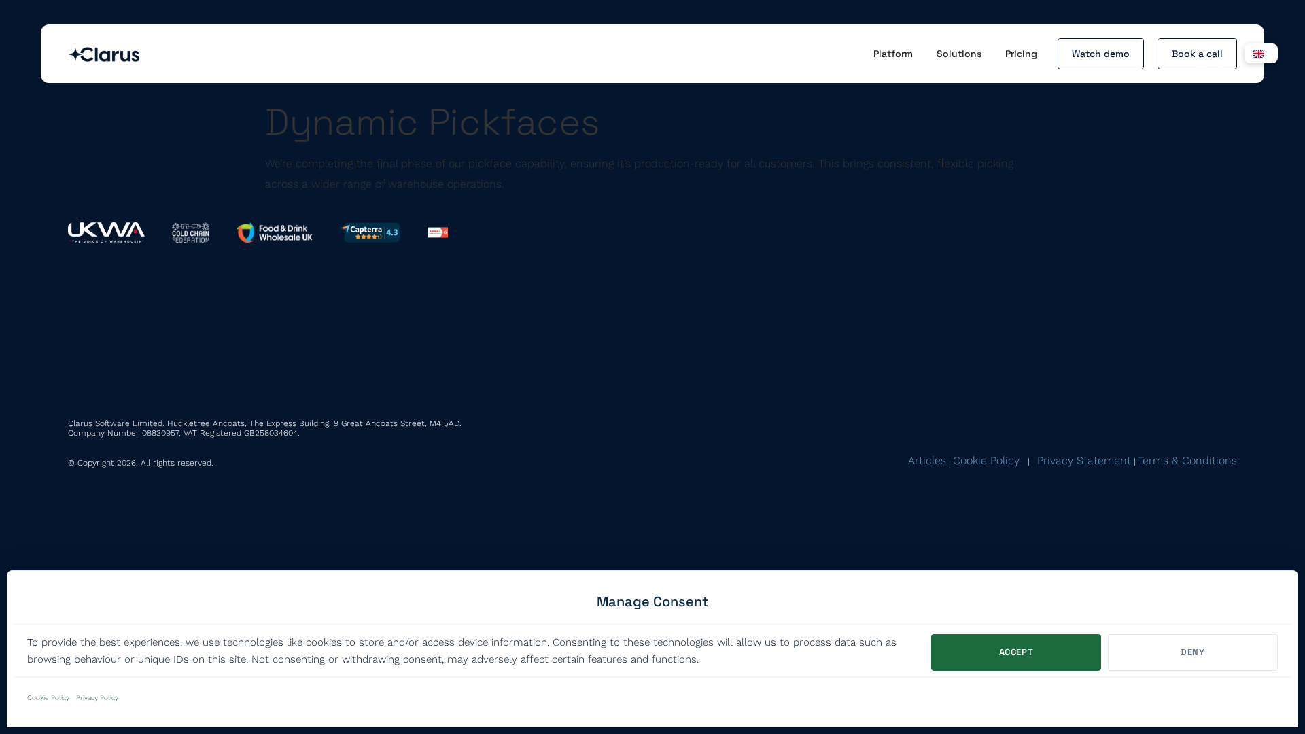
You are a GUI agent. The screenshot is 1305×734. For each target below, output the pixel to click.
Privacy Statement (1084, 460)
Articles (927, 460)
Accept (1016, 652)
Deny (1193, 652)
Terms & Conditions (1187, 460)
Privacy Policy (97, 697)
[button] (1261, 53)
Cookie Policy (48, 697)
